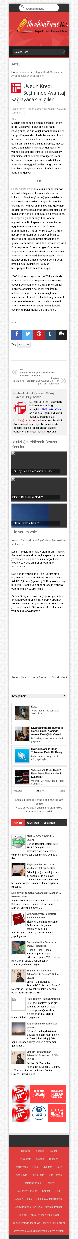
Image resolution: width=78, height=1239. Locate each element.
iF (31, 427)
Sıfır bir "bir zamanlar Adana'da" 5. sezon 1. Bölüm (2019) (43, 1055)
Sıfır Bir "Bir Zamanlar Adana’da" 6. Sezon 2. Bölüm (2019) (43, 974)
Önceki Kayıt (59, 677)
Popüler (18, 823)
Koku (34, 706)
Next (62, 790)
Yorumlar (49, 823)
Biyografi (47, 1167)
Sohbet (46, 1191)
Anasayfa (40, 790)
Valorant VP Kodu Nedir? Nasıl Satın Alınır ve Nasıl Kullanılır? (46, 773)
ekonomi (24, 344)
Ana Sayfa (39, 677)
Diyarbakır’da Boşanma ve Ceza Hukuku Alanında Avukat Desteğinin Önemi (47, 731)
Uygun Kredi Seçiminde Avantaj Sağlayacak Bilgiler (38, 93)
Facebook (40, 1151)
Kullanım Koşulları (27, 1191)
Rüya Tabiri (38, 1175)
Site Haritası (55, 1175)
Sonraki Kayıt (19, 677)
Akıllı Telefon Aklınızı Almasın (43, 998)
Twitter (53, 1151)
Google (40, 1159)
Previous (18, 790)
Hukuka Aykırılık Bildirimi (49, 1199)
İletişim (50, 1183)
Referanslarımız (33, 1183)
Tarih (59, 1167)
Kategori (18, 830)
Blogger (53, 1159)
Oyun (58, 1191)
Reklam (25, 1151)
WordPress (22, 1167)
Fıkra (35, 1167)
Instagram (25, 1159)
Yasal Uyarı (33, 823)
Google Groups (23, 1199)
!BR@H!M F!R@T (39, 401)
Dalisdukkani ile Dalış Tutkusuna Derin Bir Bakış (46, 750)
